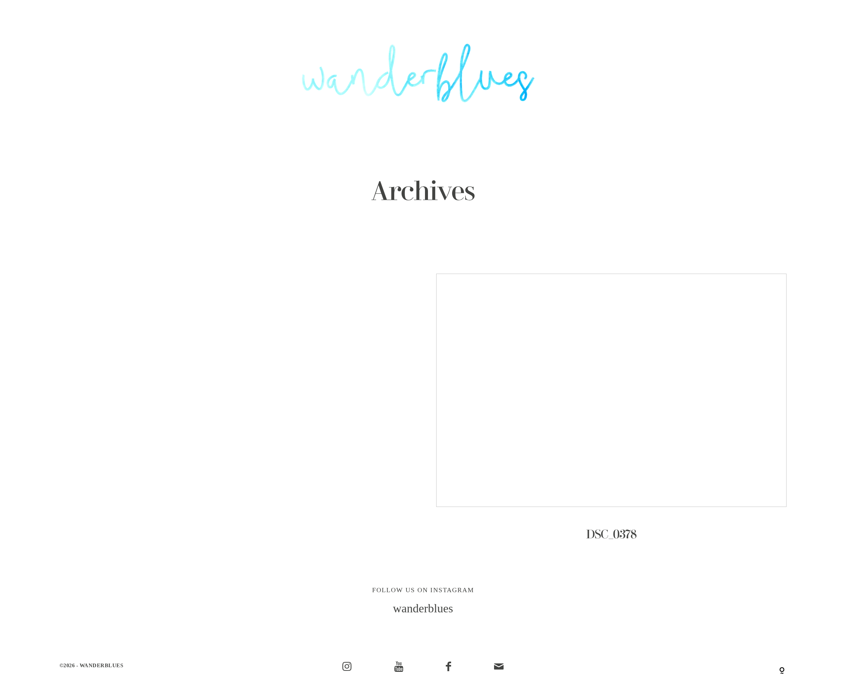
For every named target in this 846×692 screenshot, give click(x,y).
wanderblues (423, 608)
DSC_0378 (611, 416)
